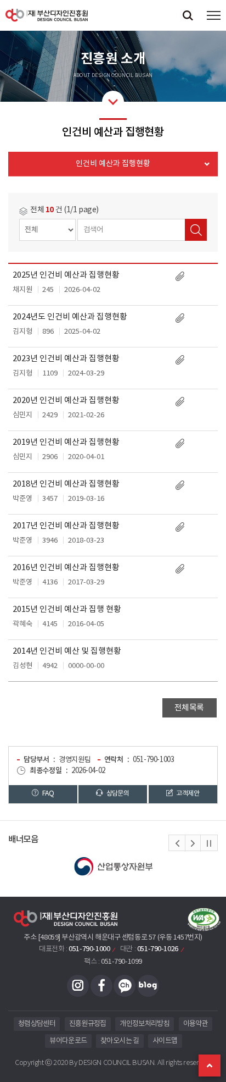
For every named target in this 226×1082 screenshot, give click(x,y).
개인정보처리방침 (145, 1024)
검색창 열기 (188, 15)
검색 (196, 230)
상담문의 (117, 793)
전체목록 (189, 708)
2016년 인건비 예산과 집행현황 (66, 567)
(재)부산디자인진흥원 (46, 15)
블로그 (148, 986)
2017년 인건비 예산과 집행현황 (66, 526)
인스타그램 (78, 986)
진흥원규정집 (87, 1024)
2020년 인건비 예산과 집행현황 (66, 400)
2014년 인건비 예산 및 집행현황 (67, 651)
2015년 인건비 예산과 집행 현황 (67, 609)
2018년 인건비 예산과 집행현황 (66, 484)
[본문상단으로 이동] (210, 1066)
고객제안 (187, 793)
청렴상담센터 (36, 1024)
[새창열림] (113, 866)
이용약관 (195, 1024)
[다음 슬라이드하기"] (192, 843)
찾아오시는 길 (119, 1041)
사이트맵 (164, 1041)
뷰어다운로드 (68, 1041)
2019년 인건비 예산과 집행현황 (66, 442)
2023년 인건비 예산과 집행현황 (66, 358)
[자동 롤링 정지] (209, 843)
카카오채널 (124, 986)
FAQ (47, 793)
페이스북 (101, 986)
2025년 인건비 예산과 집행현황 (66, 275)
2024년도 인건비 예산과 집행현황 (70, 317)
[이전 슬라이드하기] (177, 843)
